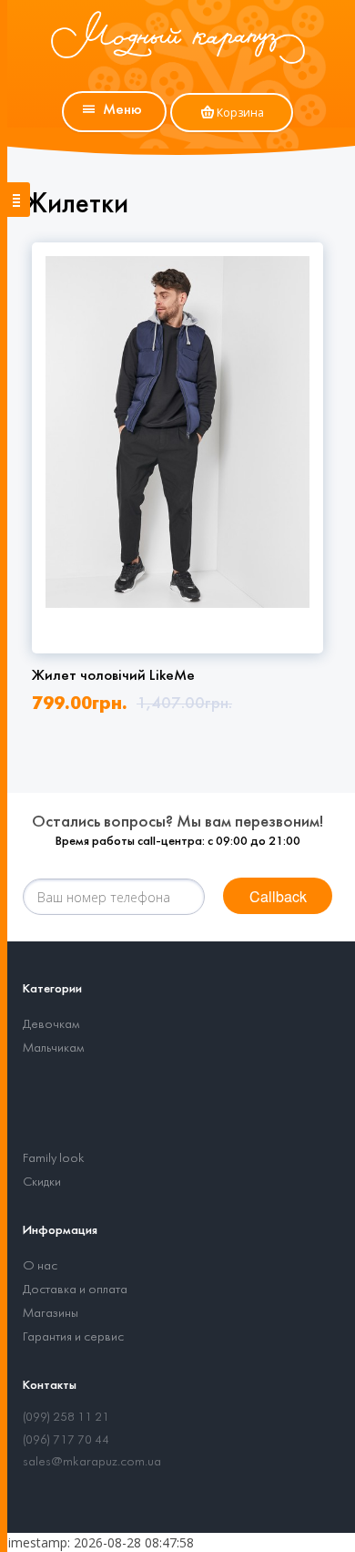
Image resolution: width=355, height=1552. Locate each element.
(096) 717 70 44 (66, 1440)
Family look (54, 1159)
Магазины (50, 1314)
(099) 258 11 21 (66, 1418)
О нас (40, 1266)
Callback (278, 896)
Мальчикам (53, 1048)
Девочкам (51, 1025)
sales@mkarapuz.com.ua (92, 1462)
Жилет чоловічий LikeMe (113, 676)
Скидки (42, 1182)
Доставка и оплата (75, 1290)
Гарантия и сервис (73, 1337)
